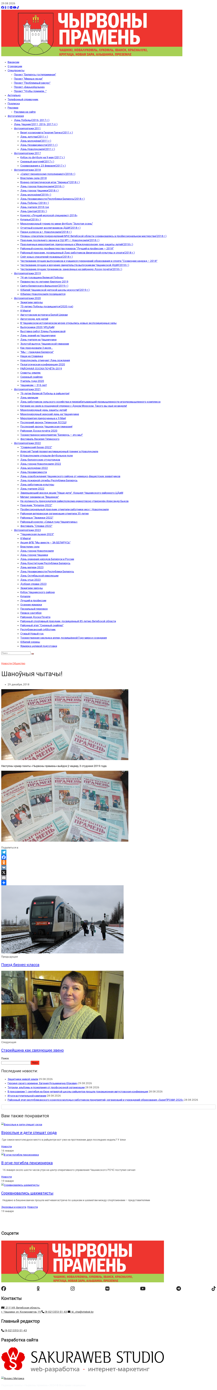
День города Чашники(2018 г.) (39, 190)
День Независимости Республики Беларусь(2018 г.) (52, 198)
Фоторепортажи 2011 (27, 128)
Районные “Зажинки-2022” (36, 517)
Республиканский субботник (38, 629)
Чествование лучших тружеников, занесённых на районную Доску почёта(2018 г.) (71, 269)
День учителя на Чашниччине (38, 339)
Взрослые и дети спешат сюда (29, 1132)
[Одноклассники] (5, 7)
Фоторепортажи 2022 (27, 443)
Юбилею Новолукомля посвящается (42, 294)
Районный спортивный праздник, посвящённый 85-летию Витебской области (68, 621)
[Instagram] (8, 7)
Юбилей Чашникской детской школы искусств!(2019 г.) (55, 289)
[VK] (11, 7)
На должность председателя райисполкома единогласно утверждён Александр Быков (74, 501)
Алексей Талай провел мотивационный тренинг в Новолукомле (59, 451)
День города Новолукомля (37, 550)
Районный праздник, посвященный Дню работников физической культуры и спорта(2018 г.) (77, 252)
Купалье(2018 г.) (30, 219)
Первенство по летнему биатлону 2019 (44, 281)
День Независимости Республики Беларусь (47, 571)
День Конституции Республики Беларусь (45, 563)
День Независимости (33, 472)
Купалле (25, 596)
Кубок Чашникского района (37, 592)
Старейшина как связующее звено (32, 1050)
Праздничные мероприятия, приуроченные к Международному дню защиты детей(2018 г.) (76, 244)
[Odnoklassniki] (108, 862)
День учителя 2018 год (34, 207)
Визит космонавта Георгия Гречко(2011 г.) (46, 132)
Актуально (14, 95)
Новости (6, 663)
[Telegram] (108, 852)
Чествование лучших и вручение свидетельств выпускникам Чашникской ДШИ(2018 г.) (74, 265)
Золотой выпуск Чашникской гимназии (44, 343)
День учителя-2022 (32, 488)
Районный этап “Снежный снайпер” (42, 625)
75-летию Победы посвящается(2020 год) (46, 306)
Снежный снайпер (31, 376)
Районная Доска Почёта (35, 617)
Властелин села (29, 546)
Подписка (14, 103)
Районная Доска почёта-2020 (38, 430)
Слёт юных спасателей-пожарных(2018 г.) (46, 256)
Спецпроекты (16, 70)
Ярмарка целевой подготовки (38, 646)
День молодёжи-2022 (34, 468)
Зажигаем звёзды (31, 302)
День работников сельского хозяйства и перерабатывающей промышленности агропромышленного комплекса (90, 401)
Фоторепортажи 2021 (27, 389)
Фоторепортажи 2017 (27, 153)
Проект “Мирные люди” (28, 78)
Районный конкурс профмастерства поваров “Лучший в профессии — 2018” (67, 248)
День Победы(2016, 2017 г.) (31, 120)
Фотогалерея (16, 116)
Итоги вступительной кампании (27, 1095)
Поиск (5, 1058)
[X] (108, 872)
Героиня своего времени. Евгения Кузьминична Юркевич (42, 1083)
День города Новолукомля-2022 (40, 463)
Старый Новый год (32, 633)
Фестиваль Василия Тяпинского (39, 439)
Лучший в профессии (33, 600)
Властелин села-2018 (33, 178)
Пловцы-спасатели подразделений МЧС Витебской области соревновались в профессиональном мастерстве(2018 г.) (93, 236)
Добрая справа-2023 (33, 583)
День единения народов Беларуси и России (47, 559)
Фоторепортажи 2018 (27, 169)
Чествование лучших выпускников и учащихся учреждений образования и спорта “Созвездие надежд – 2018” (88, 260)
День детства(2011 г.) (34, 136)
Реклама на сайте (25, 111)
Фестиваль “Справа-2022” (36, 526)
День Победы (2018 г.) (34, 203)
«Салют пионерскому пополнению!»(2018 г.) (47, 174)
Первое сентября (30, 612)
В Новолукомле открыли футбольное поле (46, 455)
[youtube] (143, 1288)
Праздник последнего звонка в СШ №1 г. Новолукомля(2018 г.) (59, 240)
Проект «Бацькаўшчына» (29, 87)
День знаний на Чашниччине (38, 335)
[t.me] (178, 1288)
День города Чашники (34, 555)
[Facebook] (2, 7)
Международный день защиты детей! (43, 410)
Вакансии (13, 62)
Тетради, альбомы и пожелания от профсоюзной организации (46, 1087)
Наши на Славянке (31, 356)
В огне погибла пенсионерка (27, 1163)
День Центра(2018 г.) (33, 211)
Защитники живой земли (23, 1079)
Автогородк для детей (34, 318)
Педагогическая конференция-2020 (42, 364)
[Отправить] (108, 882)
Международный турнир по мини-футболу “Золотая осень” (56, 223)
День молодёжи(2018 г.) (35, 194)
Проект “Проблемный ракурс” (32, 82)
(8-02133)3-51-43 (55, 1311)
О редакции (15, 66)
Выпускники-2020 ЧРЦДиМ (37, 327)
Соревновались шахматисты (27, 1193)
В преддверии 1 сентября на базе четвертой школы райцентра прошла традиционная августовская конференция (78, 1091)
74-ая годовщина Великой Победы (42, 277)
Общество (18, 663)
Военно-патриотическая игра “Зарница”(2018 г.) (50, 182)
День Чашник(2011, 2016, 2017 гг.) (36, 124)
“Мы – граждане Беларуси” (37, 352)
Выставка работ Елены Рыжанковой (42, 331)
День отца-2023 (30, 579)
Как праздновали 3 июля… (36, 347)
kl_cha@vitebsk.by (82, 1311)
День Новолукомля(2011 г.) (37, 149)
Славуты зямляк (30, 372)
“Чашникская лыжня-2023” (37, 534)
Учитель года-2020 (32, 381)
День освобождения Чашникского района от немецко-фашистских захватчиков (70, 476)
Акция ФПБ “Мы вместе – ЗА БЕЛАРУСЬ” (45, 542)
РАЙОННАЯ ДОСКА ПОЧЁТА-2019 (41, 368)
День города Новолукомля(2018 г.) (42, 186)
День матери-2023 (32, 567)
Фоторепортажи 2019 (27, 273)
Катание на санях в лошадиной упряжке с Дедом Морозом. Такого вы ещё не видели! (73, 405)
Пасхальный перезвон (34, 608)
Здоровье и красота (13, 1207)
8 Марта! (25, 310)
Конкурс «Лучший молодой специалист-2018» (48, 215)
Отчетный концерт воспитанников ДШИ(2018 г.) (50, 227)
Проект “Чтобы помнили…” (30, 91)
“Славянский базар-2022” (36, 447)
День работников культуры (37, 484)
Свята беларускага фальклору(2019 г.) (44, 285)
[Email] (108, 877)
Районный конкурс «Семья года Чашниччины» (49, 521)
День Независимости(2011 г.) (39, 145)
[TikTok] (18, 7)
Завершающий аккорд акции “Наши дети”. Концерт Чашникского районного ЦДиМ (71, 492)
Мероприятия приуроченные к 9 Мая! (43, 418)
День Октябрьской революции (39, 575)
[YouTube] (14, 7)
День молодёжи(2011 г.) (35, 140)
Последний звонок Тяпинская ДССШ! (43, 422)
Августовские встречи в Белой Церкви (44, 314)
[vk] (107, 1288)
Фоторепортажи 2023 (27, 530)
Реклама (13, 107)
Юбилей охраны (30, 641)
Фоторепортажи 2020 (27, 298)
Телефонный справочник (23, 99)
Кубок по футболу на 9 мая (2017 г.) (42, 157)
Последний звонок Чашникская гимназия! (46, 426)
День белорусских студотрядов (40, 459)
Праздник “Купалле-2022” (36, 505)
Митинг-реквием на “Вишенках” (39, 497)
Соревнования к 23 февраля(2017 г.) (43, 165)
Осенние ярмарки (31, 604)
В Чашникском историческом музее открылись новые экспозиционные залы (68, 323)
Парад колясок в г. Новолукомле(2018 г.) (46, 231)
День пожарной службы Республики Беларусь (49, 480)
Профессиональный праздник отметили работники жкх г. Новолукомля (64, 509)
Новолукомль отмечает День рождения (45, 360)
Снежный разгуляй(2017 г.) (37, 161)
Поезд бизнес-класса (20, 965)
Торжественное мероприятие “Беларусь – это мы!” (51, 434)
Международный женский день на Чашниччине (49, 414)
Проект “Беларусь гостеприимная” (35, 74)
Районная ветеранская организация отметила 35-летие (54, 513)
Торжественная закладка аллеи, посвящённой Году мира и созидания (63, 637)
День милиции (29, 397)
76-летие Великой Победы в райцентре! (44, 393)
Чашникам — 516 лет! (33, 385)
